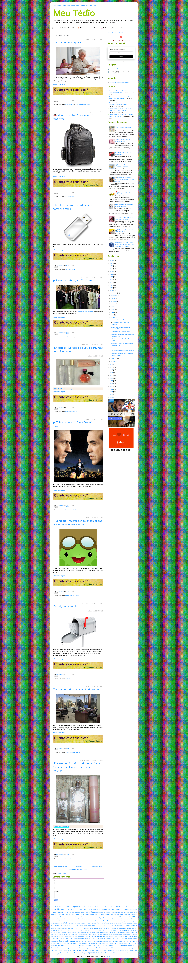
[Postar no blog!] (56, 101)
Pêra (124, 941)
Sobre (77, 5)
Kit (136, 931)
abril (112, 315)
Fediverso (94, 923)
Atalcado (86, 909)
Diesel (64, 921)
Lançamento (83, 932)
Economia (119, 921)
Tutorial (71, 950)
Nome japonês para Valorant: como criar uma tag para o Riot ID (120, 92)
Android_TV (63, 909)
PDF (117, 941)
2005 (111, 389)
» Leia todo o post (59, 84)
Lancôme (89, 932)
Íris (60, 931)
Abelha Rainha (55, 907)
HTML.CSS (107, 928)
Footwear (129, 923)
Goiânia (123, 926)
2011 (111, 373)
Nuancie (91, 938)
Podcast (83, 943)
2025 (111, 263)
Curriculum (88, 919)
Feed (98, 923)
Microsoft (111, 936)
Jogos (113, 931)
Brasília (93, 912)
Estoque (60, 923)
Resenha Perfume (84, 946)
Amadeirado (103, 907)
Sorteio (75, 411)
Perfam (126, 941)
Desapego (109, 919)
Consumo (67, 104)
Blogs (60, 912)
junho (113, 309)
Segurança (114, 946)
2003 (111, 394)
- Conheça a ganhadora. (66, 389)
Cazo (99, 914)
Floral (124, 923)
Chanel (121, 914)
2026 (111, 260)
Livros (65, 934)
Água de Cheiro (83, 907)
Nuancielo (95, 938)
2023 (111, 269)
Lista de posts (55, 934)
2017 (111, 285)
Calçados (134, 912)
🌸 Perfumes (105, 28)
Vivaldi (135, 950)
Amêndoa (127, 907)
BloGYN (66, 912)
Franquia (135, 923)
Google (133, 925)
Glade (113, 925)
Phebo (67, 943)
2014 (111, 364)
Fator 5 (89, 923)
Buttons (114, 912)
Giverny (110, 925)
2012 (111, 370)
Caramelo (82, 914)
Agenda (76, 907)
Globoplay (118, 926)
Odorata (108, 939)
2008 (111, 381)
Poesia (88, 943)
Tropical (60, 950)
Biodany (135, 909)
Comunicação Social (113, 917)
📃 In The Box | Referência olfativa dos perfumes (123, 128)
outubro (113, 298)
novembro (114, 296)
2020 (111, 277)
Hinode (91, 928)
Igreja (124, 928)
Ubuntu (73, 269)
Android (67, 595)
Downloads (68, 269)
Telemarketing (83, 948)
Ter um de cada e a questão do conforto (77, 689)
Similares (126, 946)
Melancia (61, 936)
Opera (129, 939)
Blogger (54, 912)
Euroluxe (74, 923)
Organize (87, 104)
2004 (111, 392)
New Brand (74, 939)
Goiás (128, 926)
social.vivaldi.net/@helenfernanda (119, 82)
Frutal (57, 926)
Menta (86, 936)
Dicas (60, 921)
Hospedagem (98, 928)
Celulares (107, 914)
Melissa (75, 936)
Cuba (76, 919)
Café (130, 912)
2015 (111, 290)
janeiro (113, 361)
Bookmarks (78, 912)
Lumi (93, 934)
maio (112, 312)
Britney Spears (103, 912)
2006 (111, 386)
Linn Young (128, 932)
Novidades (85, 939)
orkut (85, 941)
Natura (134, 936)
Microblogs (104, 936)
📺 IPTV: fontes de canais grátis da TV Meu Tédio (124, 231)
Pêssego (59, 943)
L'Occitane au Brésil (71, 932)
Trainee (56, 950)
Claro (79, 917)
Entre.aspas (54, 923)
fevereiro (114, 358)
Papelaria (101, 941)
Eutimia (78, 923)
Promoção (112, 943)
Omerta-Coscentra (117, 938)
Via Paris (126, 950)
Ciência (66, 917)
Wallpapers (62, 953)
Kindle (133, 931)
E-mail (105, 921)
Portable (93, 943)
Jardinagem (74, 931)
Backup (104, 909)
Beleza (67, 196)
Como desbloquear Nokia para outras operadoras (124, 205)
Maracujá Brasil (123, 934)
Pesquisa (53, 943)
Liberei (121, 932)
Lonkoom (85, 934)
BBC (122, 909)
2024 (111, 266)
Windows (100, 953)
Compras (103, 917)
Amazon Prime (66, 5)
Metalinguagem (94, 936)
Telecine (71, 948)
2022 (111, 271)
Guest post (74, 928)
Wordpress (116, 953)
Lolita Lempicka (79, 934)
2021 (111, 274)
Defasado (103, 919)
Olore (111, 938)
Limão (124, 932)
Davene (93, 919)
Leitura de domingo (80, 104)
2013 (111, 367)
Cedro (102, 914)
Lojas (72, 934)
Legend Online (103, 932)
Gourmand (53, 928)
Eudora (70, 923)
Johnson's (117, 931)
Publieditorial (122, 943)
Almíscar (97, 907)
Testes (101, 948)
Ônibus (124, 939)
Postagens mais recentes (60, 866)
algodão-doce (91, 907)
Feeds (94, 5)
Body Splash (72, 912)
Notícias (79, 939)
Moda (115, 936)
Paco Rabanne (94, 941)
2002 (111, 397)
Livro (61, 934)
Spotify (75, 510)
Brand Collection (86, 912)
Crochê (72, 919)
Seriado (120, 946)
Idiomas (72, 104)
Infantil (135, 928)
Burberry (109, 912)
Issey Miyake (68, 931)
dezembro (114, 293)
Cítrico (76, 917)
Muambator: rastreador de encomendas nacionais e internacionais (77, 522)
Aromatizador (79, 909)
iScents (63, 931)
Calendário (54, 914)
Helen (80, 928)
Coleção (99, 917)
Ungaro (101, 950)
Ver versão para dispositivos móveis (78, 869)
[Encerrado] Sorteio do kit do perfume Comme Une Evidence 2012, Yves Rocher (76, 766)
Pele (120, 941)
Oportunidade (54, 941)
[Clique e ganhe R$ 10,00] (121, 447)
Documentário (80, 921)
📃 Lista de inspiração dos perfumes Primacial (122, 140)
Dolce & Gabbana (89, 921)
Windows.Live (109, 953)
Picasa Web (72, 943)
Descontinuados (126, 919)
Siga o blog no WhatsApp (115, 33)
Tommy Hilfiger (130, 948)
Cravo (69, 919)
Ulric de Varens (94, 950)
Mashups (53, 936)
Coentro (95, 917)
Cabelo (118, 912)
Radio (53, 946)
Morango (120, 936)
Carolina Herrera (89, 914)
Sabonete (100, 946)
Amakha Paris (110, 907)
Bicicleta (130, 909)
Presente (106, 943)
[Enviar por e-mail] (54, 101)
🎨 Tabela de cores (83, 28)
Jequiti (109, 931)
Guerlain (68, 928)
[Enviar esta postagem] (73, 100)
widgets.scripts (92, 953)
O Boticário (101, 939)
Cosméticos (64, 919)
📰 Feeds (54, 28)
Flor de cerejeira (118, 923)
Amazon (117, 907)
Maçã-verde (99, 934)
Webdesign (70, 953)
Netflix (67, 337)
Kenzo (129, 931)
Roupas (96, 946)
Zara (72, 955)
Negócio (63, 938)
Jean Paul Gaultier (85, 931)
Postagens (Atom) (61, 873)
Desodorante (54, 921)
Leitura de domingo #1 (67, 42)
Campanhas (66, 914)
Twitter (81, 950)
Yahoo (132, 953)
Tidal (116, 948)
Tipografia (120, 948)
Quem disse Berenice (131, 943)
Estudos (65, 923)
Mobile (59, 5)
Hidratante (86, 928)
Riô (90, 946)
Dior (74, 921)
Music (70, 510)
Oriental (81, 941)
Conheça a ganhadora (61, 827)
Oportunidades (64, 941)
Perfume (70, 411)
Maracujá (116, 934)
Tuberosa (65, 950)
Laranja (93, 932)
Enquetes (134, 921)
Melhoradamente (68, 936)
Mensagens (81, 936)
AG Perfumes (69, 907)
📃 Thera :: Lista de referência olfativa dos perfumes (123, 218)
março (113, 317)
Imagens (130, 928)
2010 (111, 375)
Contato (83, 5)
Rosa (92, 946)
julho (112, 307)
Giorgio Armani (100, 925)
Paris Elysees (107, 941)
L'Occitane (63, 932)
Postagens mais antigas (96, 866)
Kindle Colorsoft (64, 28)
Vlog (57, 953)
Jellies (99, 931)
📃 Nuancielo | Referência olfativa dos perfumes (122, 166)
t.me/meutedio (112, 74)
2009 (111, 378)
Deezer (98, 919)
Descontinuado (116, 919)
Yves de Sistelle (67, 955)
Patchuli (114, 941)
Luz (95, 934)
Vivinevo (53, 953)
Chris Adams (134, 914)
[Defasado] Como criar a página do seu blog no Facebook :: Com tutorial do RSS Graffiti (124, 244)
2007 (111, 384)
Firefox (107, 923)
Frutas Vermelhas (79, 926)
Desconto (134, 919)
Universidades (108, 950)
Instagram (54, 931)
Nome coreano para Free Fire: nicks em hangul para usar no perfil (120, 97)
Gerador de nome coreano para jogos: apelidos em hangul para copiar (120, 109)
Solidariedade (133, 946)
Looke (89, 934)
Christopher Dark (55, 917)
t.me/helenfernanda (120, 69)
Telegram (76, 948)
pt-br (116, 943)
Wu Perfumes (123, 953)
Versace (122, 950)
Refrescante (71, 946)
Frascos (53, 925)
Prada (102, 943)
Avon (66, 411)
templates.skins (93, 948)
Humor (114, 928)
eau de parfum (112, 921)
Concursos (123, 917)
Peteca (64, 943)
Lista (135, 932)
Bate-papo (110, 909)
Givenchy (106, 925)
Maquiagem (111, 934)
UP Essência (116, 950)
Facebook (83, 923)
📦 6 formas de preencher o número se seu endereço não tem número (124, 179)
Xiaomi (128, 953)
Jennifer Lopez (104, 931)
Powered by (118, 61)
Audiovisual (93, 909)
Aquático (73, 909)
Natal (129, 936)
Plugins (78, 943)
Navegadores (56, 939)
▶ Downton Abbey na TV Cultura (73, 280)
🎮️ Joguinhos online (117, 28)
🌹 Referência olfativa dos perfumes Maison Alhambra (123, 193)
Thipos (113, 948)
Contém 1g (54, 919)
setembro (114, 301)
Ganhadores (87, 926)
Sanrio (110, 946)
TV (75, 337)
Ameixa (122, 907)
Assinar (121, 56)
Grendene (63, 928)
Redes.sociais (61, 945)
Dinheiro (72, 752)
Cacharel (126, 912)
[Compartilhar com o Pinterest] (57, 101)
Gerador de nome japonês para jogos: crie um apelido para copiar (121, 115)
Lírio (132, 932)
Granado (59, 928)
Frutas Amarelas (63, 926)
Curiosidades (81, 919)
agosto (113, 304)
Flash (111, 923)
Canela (72, 914)
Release (76, 946)
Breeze (98, 912)
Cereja (111, 914)
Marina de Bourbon (132, 934)
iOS (58, 931)
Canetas (77, 914)
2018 (111, 282)
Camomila (59, 914)
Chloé (128, 914)
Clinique (90, 917)
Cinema (67, 510)
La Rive (78, 932)
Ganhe (94, 926)
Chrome (62, 917)
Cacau (122, 912)
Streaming (71, 337)
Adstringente (62, 907)
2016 (111, 288)
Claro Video (84, 917)
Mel (58, 936)
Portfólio (98, 943)
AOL (69, 909)
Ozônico (89, 941)
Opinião (134, 939)
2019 (111, 280)
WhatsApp (89, 5)
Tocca (124, 948)
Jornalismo (124, 931)
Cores (59, 919)
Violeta (131, 950)
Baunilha (117, 909)
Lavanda (97, 932)
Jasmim (79, 931)
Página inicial (78, 866)
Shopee (73, 5)
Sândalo (105, 946)
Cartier (95, 914)
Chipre (125, 914)
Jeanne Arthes (93, 931)
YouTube (60, 955)
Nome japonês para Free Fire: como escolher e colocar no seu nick (119, 103)
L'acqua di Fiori (55, 932)
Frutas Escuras (71, 925)
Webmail (76, 953)
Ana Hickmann (133, 907)
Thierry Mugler (107, 948)
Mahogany (105, 934)
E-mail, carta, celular (66, 606)
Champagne (116, 914)
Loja (69, 934)
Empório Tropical (127, 921)
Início (55, 5)
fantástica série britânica (85, 312)
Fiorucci (103, 923)
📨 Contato (95, 28)
